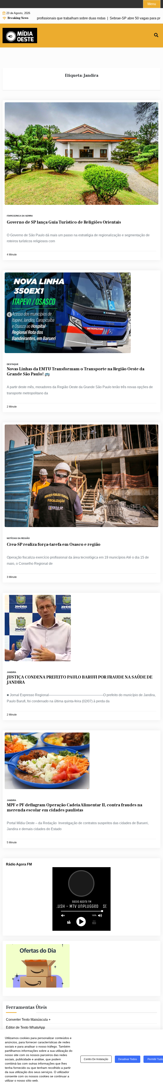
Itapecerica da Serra (20, 216)
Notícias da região (18, 538)
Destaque (12, 364)
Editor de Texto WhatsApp (25, 1027)
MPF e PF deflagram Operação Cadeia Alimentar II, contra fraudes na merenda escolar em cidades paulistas (74, 807)
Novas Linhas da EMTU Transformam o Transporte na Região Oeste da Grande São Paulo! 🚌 (75, 371)
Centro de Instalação (96, 1059)
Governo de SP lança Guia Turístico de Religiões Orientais (64, 222)
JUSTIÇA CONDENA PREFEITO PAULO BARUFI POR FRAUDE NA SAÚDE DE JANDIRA (79, 680)
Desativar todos (127, 1059)
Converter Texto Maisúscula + (28, 1019)
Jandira (11, 672)
